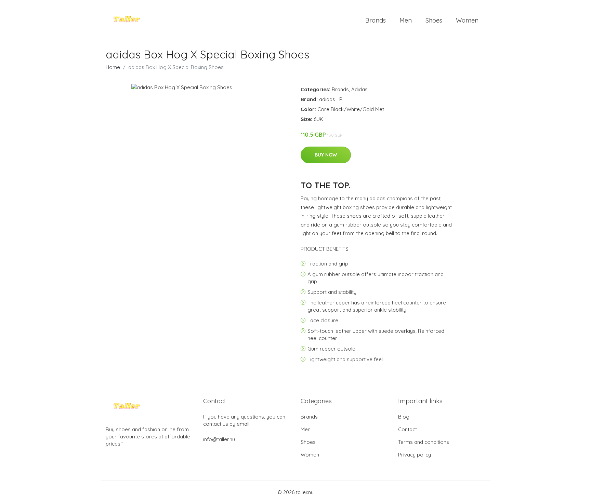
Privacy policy (414, 454)
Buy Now (326, 155)
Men (405, 20)
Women (467, 20)
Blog (403, 416)
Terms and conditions (423, 442)
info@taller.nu (219, 439)
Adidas (359, 89)
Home (113, 67)
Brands (375, 20)
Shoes (433, 20)
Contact (407, 429)
